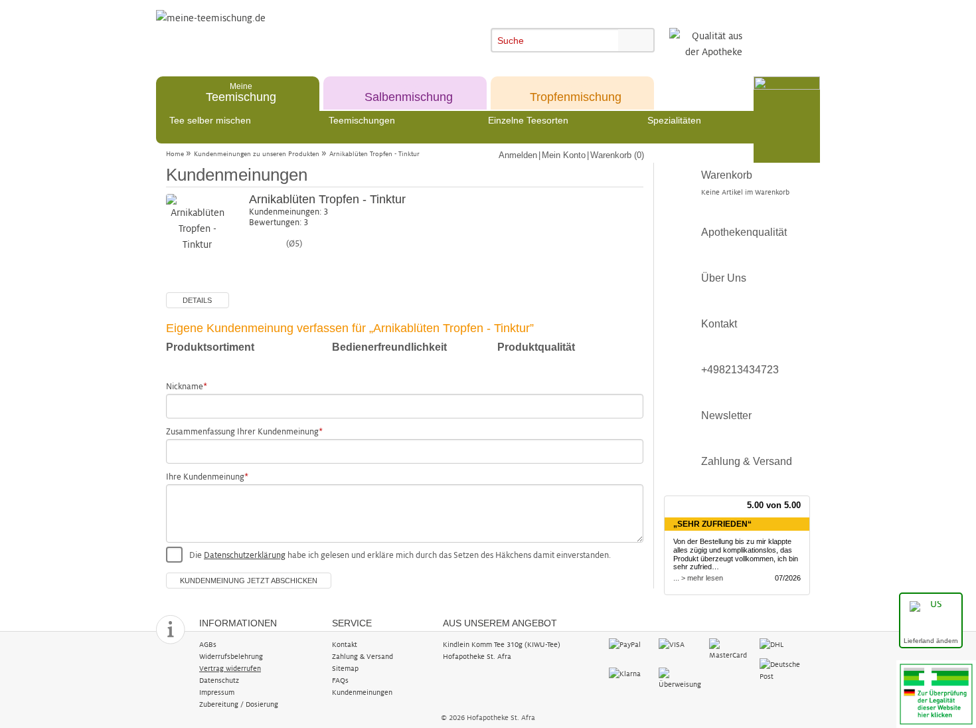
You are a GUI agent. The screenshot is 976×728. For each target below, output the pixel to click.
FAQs (340, 680)
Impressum (216, 692)
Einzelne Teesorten (528, 120)
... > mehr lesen (698, 578)
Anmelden (518, 155)
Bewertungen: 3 (278, 222)
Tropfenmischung (575, 92)
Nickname (184, 386)
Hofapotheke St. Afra (477, 656)
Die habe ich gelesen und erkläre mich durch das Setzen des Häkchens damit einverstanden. (400, 555)
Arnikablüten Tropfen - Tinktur (374, 153)
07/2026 (788, 578)
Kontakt (719, 323)
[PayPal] (630, 644)
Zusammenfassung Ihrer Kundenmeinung (242, 431)
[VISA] (680, 644)
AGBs (207, 644)
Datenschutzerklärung (244, 555)
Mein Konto (564, 155)
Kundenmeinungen (362, 692)
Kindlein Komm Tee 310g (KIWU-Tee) (501, 644)
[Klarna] (630, 674)
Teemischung (241, 92)
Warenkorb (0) (617, 155)
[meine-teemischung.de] (277, 32)
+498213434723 (740, 369)
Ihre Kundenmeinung (205, 477)
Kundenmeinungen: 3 (288, 212)
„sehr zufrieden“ (712, 524)
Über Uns (723, 278)
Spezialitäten (674, 120)
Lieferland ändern (931, 640)
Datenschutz (219, 680)
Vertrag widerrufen (230, 668)
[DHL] (781, 644)
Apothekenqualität (744, 232)
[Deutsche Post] (781, 670)
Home (175, 153)
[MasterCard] (730, 649)
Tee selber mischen (210, 120)
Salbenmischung (409, 92)
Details (197, 300)
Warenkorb (745, 182)
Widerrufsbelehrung (231, 656)
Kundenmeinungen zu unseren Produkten (256, 153)
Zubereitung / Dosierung (238, 704)
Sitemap (345, 668)
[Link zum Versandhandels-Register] (936, 693)
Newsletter (726, 415)
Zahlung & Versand (746, 461)
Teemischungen (362, 120)
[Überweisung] (680, 678)
